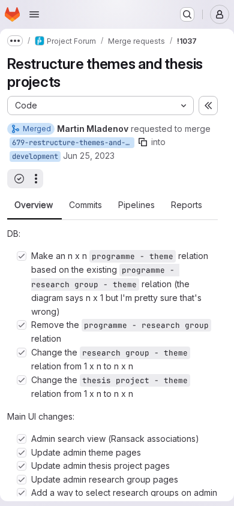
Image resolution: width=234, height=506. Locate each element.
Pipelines (136, 205)
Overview (33, 205)
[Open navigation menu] (34, 14)
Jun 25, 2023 (89, 155)
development (35, 156)
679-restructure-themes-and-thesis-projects (73, 142)
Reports (186, 205)
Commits (85, 205)
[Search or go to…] (187, 14)
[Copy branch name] (143, 142)
